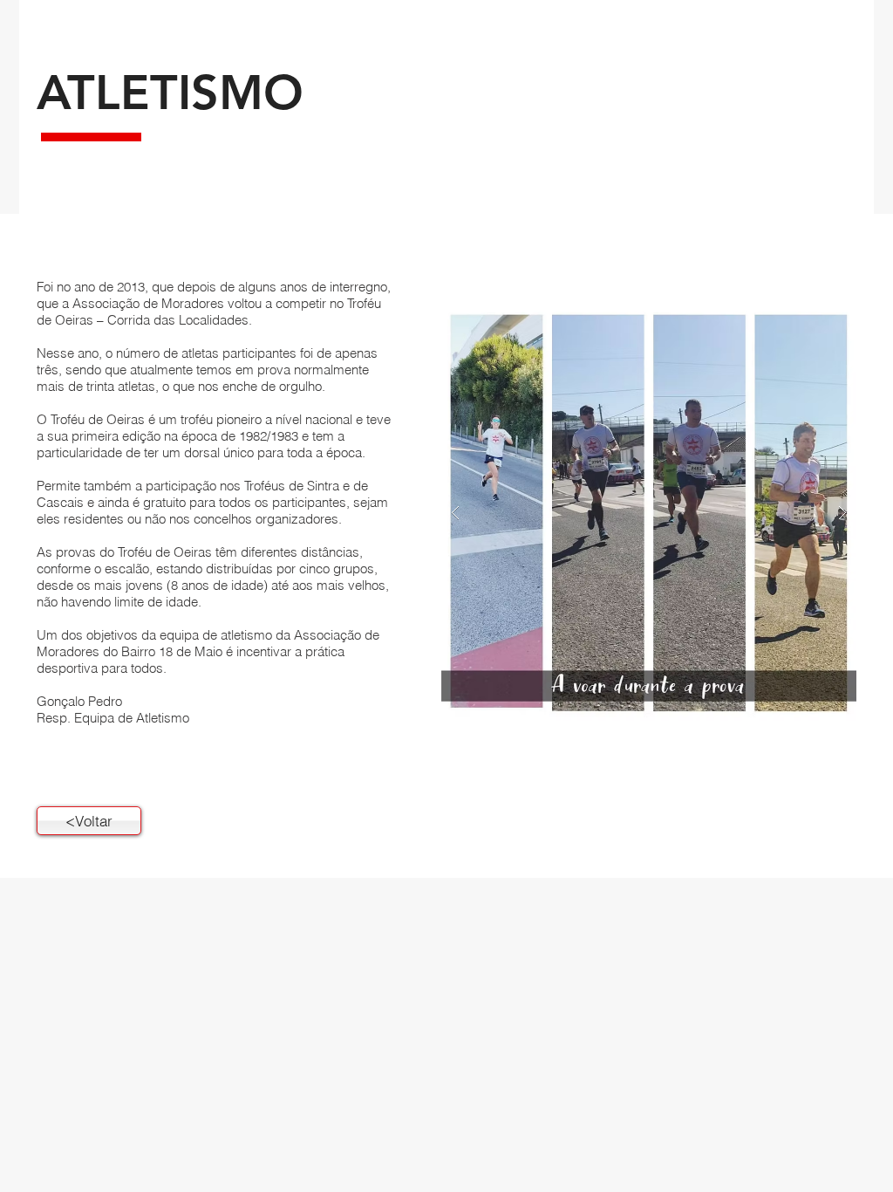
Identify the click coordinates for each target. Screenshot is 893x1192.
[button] (648, 512)
